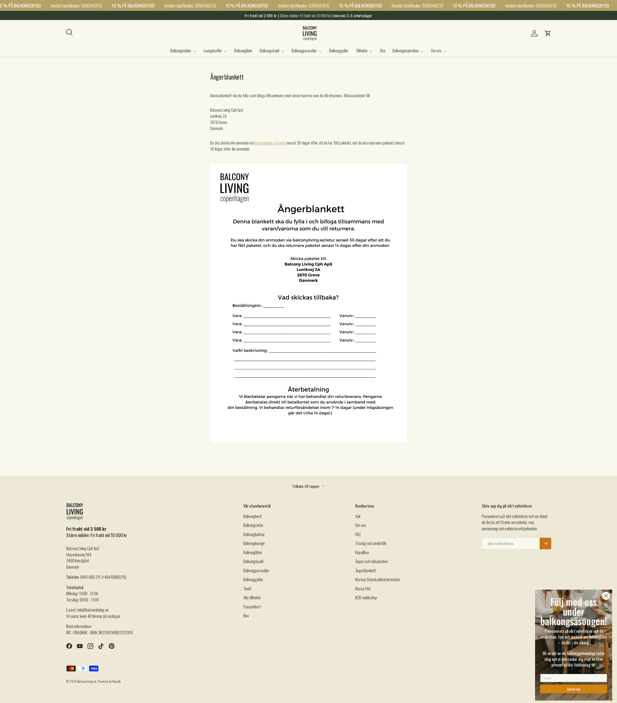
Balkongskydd (269, 51)
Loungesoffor (213, 51)
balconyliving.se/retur (270, 143)
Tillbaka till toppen (306, 486)
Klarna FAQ (363, 589)
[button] (548, 33)
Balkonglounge (254, 543)
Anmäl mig (573, 688)
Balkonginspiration (406, 51)
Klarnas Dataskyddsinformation (377, 579)
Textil (247, 589)
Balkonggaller (339, 51)
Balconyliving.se (86, 681)
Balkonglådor (243, 51)
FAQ (358, 534)
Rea (382, 51)
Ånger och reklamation (371, 561)
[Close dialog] (606, 596)
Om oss (436, 51)
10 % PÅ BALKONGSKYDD (133, 5)
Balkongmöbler (180, 51)
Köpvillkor (362, 552)
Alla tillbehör (252, 597)
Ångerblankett (365, 570)
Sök (358, 516)
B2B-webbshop (366, 597)
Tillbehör (362, 51)
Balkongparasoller (304, 51)
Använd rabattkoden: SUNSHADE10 (76, 5)
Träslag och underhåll (370, 543)
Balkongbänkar (254, 534)
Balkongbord (252, 516)
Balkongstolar (253, 525)
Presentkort (252, 607)
